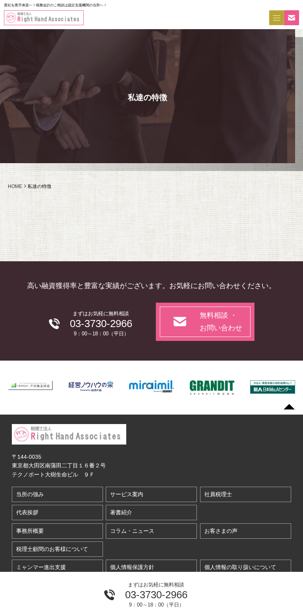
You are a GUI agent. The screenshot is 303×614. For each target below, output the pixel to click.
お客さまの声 (221, 531)
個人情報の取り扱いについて (240, 567)
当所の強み (30, 494)
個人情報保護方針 (132, 567)
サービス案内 (126, 494)
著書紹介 (121, 512)
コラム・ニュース (132, 531)
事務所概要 (30, 531)
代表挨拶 (27, 512)
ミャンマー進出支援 (41, 567)
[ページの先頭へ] (289, 407)
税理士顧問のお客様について (52, 549)
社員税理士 (218, 494)
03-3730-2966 (156, 595)
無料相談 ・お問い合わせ (221, 321)
